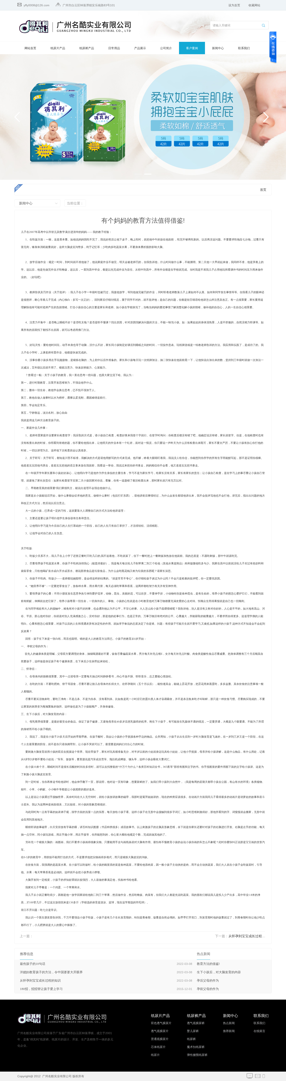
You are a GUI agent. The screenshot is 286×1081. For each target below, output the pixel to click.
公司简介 (166, 48)
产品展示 (140, 48)
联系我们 (244, 48)
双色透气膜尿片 (161, 1023)
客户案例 (192, 48)
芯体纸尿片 (158, 1047)
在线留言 (259, 1031)
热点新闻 (229, 1023)
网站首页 (30, 48)
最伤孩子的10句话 (32, 963)
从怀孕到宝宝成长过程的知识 (250, 936)
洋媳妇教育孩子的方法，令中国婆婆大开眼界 (51, 972)
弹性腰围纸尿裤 (197, 1055)
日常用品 (114, 48)
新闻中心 (218, 48)
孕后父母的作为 (208, 980)
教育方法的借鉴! (208, 963)
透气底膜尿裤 (196, 1023)
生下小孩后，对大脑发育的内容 (219, 972)
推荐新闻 (229, 1031)
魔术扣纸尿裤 (196, 1047)
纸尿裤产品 (86, 48)
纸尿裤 (191, 1039)
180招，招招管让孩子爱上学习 (41, 989)
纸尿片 (155, 1055)
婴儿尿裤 (193, 1031)
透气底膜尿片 (160, 1031)
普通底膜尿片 (160, 1039)
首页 (263, 189)
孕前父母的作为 (208, 989)
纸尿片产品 (57, 48)
